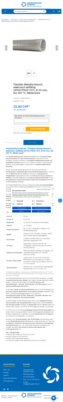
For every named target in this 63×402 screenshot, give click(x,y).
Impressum (47, 395)
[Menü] (5, 11)
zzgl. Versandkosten (19, 109)
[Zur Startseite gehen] (31, 4)
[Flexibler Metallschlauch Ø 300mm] (31, 45)
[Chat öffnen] (53, 398)
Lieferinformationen (10, 378)
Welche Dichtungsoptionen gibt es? (18, 338)
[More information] (60, 201)
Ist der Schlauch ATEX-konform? (17, 336)
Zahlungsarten (8, 381)
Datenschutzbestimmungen (44, 189)
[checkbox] (14, 201)
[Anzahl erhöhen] (23, 129)
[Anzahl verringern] (15, 129)
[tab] (13, 142)
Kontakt (6, 372)
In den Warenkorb (37, 129)
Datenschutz (48, 398)
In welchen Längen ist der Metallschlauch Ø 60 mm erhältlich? (26, 340)
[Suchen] (44, 11)
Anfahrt (6, 375)
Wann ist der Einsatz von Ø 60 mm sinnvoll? (21, 334)
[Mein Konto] (54, 11)
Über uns (6, 370)
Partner (57, 398)
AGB (55, 395)
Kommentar (18, 118)
